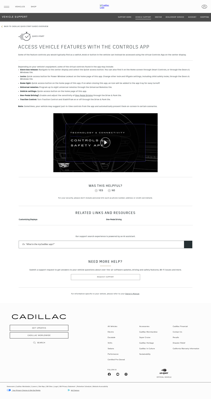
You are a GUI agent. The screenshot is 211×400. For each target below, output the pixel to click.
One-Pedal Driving (114, 220)
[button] (38, 96)
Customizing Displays (28, 220)
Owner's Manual (132, 294)
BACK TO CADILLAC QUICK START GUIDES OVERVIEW (25, 27)
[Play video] (105, 142)
